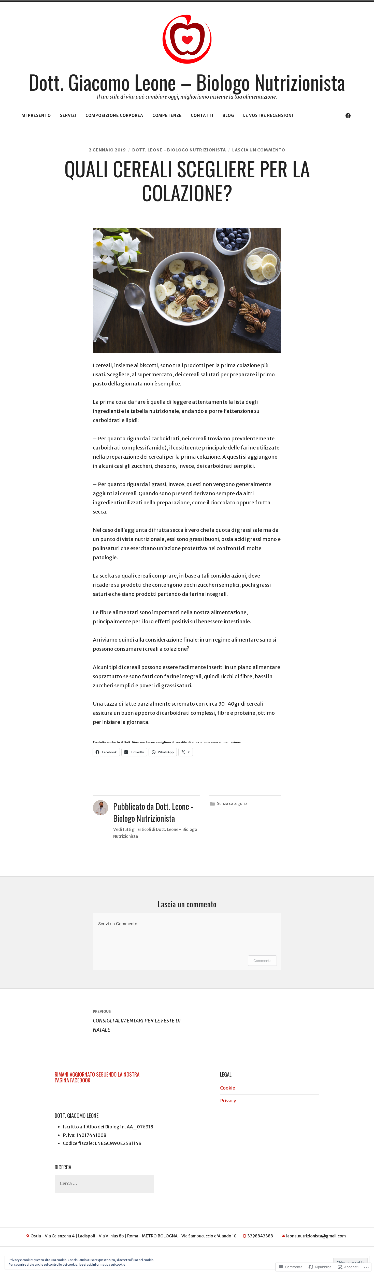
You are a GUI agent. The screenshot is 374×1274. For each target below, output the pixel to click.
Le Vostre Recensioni (268, 115)
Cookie (227, 1088)
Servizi (68, 115)
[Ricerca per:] (104, 1183)
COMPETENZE (167, 115)
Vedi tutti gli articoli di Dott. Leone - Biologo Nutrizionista (155, 833)
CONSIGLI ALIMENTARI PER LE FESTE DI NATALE (137, 1021)
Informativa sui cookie (108, 1264)
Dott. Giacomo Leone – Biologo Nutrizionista (187, 82)
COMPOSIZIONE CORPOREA (114, 115)
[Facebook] (348, 115)
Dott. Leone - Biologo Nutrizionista (179, 149)
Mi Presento (36, 115)
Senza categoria (232, 803)
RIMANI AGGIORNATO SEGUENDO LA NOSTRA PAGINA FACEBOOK (97, 1077)
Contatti (202, 115)
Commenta (262, 960)
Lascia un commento (258, 149)
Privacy (228, 1101)
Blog (228, 115)
